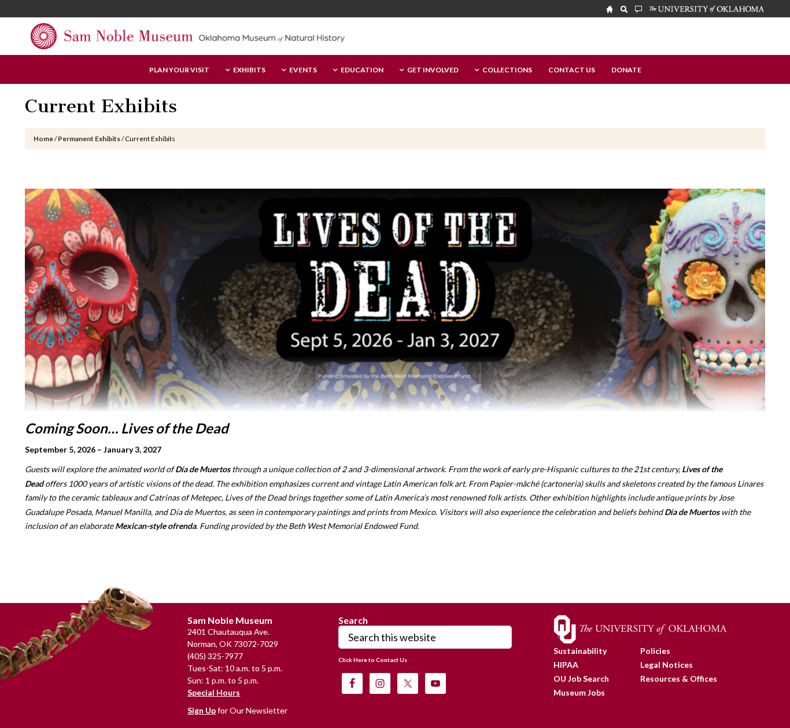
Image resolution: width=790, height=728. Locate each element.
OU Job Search (581, 678)
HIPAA (565, 665)
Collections (507, 70)
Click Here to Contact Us (372, 659)
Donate (626, 70)
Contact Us (571, 70)
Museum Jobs (579, 692)
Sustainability (580, 651)
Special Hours (213, 692)
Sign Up (201, 710)
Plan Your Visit (179, 70)
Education (362, 70)
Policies (655, 651)
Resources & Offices (678, 678)
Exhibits (249, 70)
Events (303, 70)
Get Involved (433, 70)
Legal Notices (666, 665)
